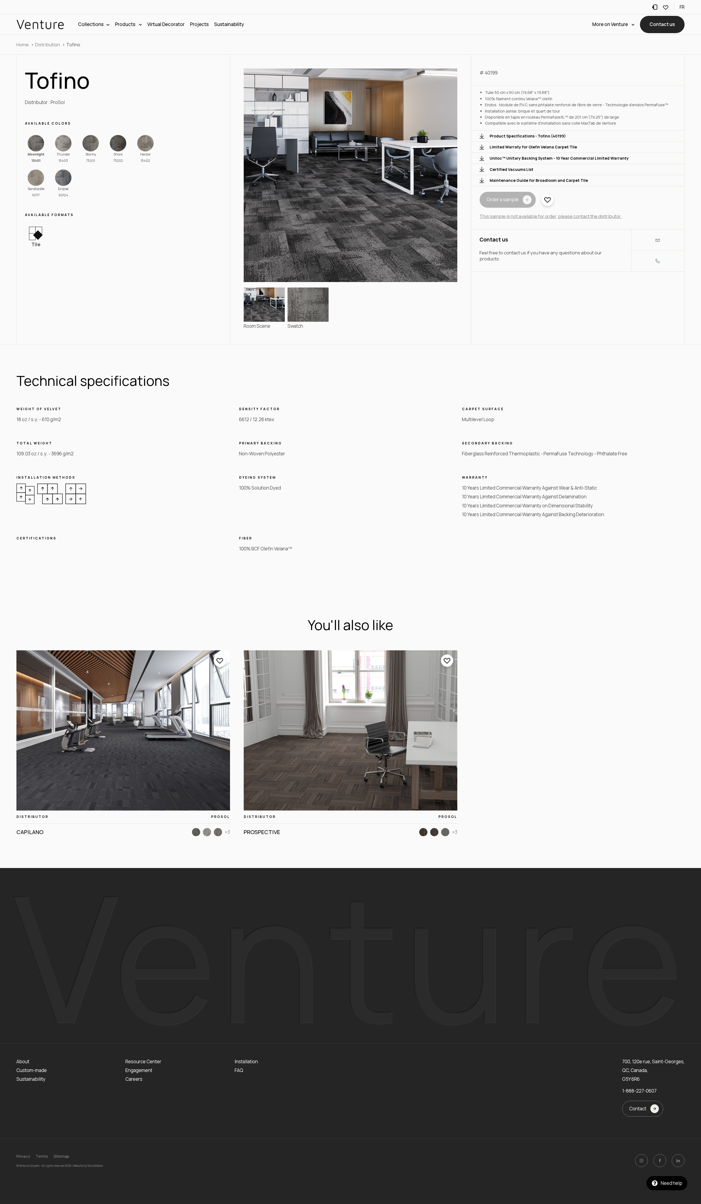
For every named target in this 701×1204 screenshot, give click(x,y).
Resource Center (143, 1061)
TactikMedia (95, 1166)
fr (682, 7)
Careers (133, 1079)
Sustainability (229, 24)
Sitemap (61, 1156)
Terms (42, 1156)
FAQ (239, 1070)
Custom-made (31, 1070)
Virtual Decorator (166, 24)
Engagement (138, 1070)
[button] (662, 24)
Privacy (23, 1156)
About (22, 1061)
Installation (246, 1061)
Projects (199, 24)
